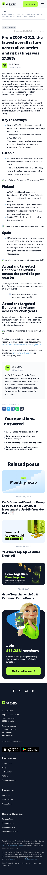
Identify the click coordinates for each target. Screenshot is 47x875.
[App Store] (10, 750)
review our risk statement (12, 846)
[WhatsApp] (17, 409)
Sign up (32, 4)
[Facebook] (4, 409)
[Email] (22, 409)
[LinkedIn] (13, 409)
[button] (23, 432)
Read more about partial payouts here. (24, 859)
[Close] (42, 4)
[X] (8, 409)
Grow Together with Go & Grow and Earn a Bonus (20, 596)
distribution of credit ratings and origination (21, 344)
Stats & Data (9, 27)
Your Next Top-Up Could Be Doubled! (21, 553)
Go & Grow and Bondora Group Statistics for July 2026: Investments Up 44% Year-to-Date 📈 (23, 507)
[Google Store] (29, 750)
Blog (4, 11)
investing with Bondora (23, 353)
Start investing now (22, 671)
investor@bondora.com (10, 741)
